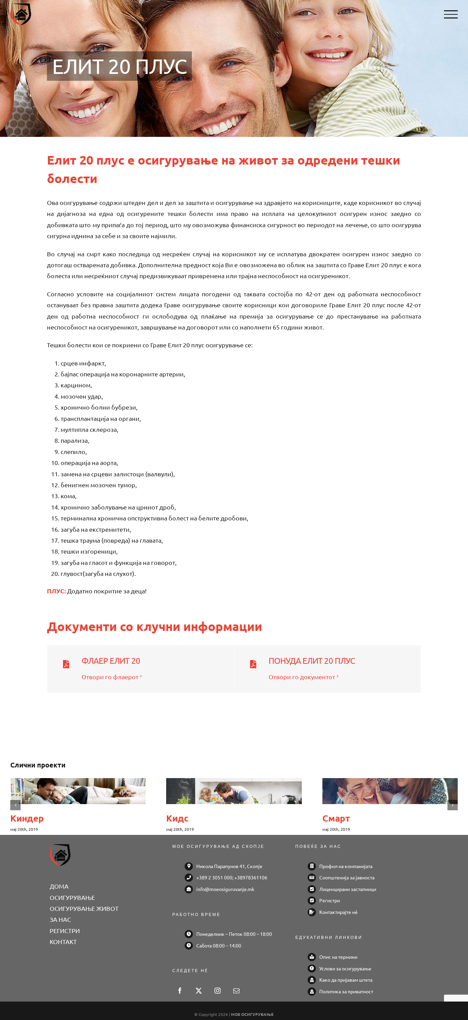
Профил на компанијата (345, 866)
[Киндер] (78, 791)
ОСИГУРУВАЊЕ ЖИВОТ (84, 908)
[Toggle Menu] (451, 14)
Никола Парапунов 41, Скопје (229, 866)
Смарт (336, 818)
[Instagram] (217, 990)
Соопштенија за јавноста (346, 877)
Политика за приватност (346, 991)
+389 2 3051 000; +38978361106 (231, 877)
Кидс (177, 818)
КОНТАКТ (63, 941)
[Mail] (236, 990)
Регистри (329, 900)
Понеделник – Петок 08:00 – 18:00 (234, 934)
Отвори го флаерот (110, 676)
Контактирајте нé (338, 912)
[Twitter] (198, 990)
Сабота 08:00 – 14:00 (218, 945)
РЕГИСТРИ (65, 930)
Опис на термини (338, 957)
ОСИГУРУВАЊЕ (72, 897)
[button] (15, 805)
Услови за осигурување (345, 968)
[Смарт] (390, 791)
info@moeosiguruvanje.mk (225, 889)
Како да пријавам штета (345, 980)
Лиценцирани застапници (347, 889)
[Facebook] (179, 990)
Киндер (27, 818)
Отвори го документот (302, 676)
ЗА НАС (60, 919)
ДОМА (59, 886)
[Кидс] (233, 791)
